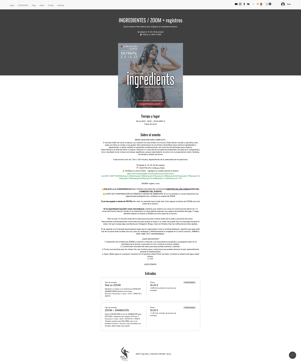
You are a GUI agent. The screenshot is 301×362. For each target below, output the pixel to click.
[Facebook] (244, 4)
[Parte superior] (292, 355)
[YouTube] (236, 4)
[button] (23, 5)
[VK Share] (248, 4)
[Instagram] (240, 4)
